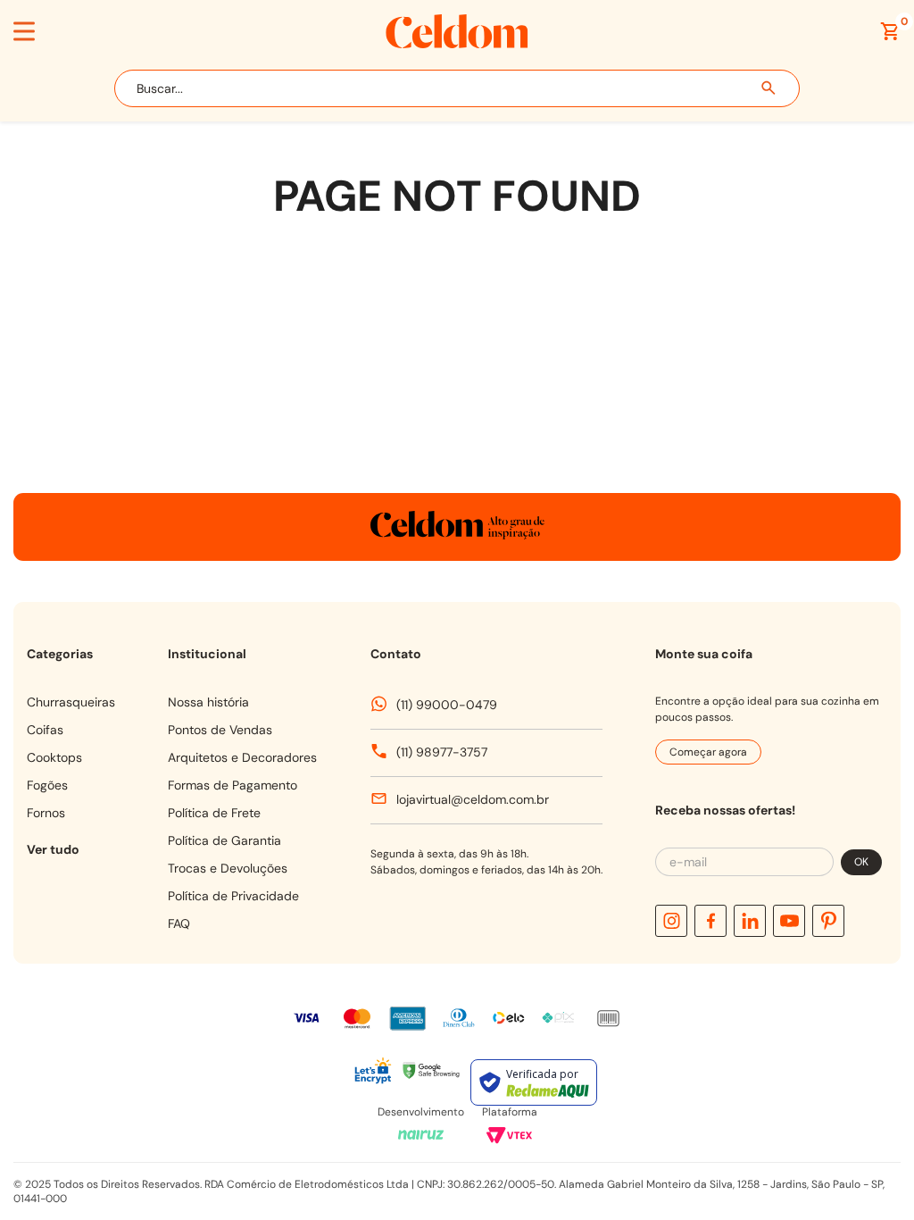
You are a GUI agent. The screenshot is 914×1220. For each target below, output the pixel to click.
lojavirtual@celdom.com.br (472, 799)
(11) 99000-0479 (446, 705)
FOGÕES (47, 785)
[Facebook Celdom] (710, 921)
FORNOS (46, 813)
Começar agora (708, 752)
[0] (890, 31)
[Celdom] (457, 43)
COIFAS (45, 730)
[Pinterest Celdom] (828, 921)
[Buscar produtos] (769, 88)
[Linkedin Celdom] (750, 921)
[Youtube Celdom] (789, 921)
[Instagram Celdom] (671, 921)
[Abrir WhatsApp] (858, 1124)
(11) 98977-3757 (441, 752)
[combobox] (457, 88)
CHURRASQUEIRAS (71, 702)
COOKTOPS (54, 757)
